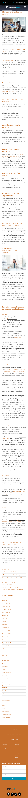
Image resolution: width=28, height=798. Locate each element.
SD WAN (4, 688)
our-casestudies (6, 678)
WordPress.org (6, 717)
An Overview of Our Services (9, 572)
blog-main (5, 666)
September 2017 (6, 643)
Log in (3, 708)
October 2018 (5, 637)
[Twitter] (16, 794)
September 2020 (6, 612)
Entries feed (5, 711)
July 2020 (4, 618)
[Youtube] (19, 794)
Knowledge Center (5, 748)
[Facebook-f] (12, 794)
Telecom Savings (6, 694)
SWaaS (16, 757)
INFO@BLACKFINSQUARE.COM (14, 734)
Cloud (3, 669)
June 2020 (4, 621)
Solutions (17, 744)
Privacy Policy (4, 755)
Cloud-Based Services (19, 750)
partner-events (6, 681)
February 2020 (6, 627)
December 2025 (6, 603)
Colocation (17, 751)
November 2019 (6, 633)
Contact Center (6, 672)
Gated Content (6, 675)
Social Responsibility (6, 750)
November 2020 (6, 609)
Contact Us (4, 753)
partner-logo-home (7, 685)
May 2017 (4, 655)
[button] (25, 7)
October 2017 (5, 640)
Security (4, 691)
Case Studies (4, 744)
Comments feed (6, 714)
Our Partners (4, 746)
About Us (4, 751)
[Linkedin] (8, 794)
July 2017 (4, 649)
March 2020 (5, 624)
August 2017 (5, 646)
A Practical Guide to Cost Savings (11, 575)
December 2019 (6, 630)
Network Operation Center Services (20, 754)
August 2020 (5, 615)
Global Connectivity (19, 748)
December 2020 (6, 606)
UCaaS (4, 697)
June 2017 (4, 652)
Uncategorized (6, 700)
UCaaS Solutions (18, 746)
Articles (4, 663)
